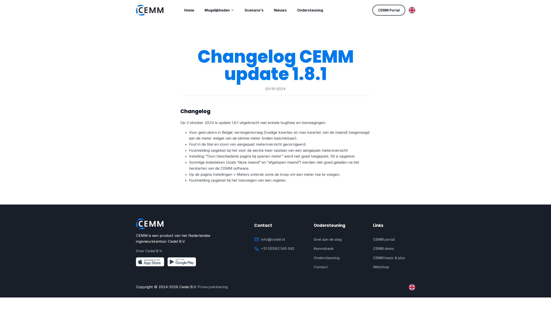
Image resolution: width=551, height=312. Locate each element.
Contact (321, 267)
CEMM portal (384, 239)
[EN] (412, 10)
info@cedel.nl (273, 239)
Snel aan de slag (328, 239)
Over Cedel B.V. (149, 251)
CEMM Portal (389, 10)
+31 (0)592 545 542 (277, 248)
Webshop (381, 267)
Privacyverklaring (213, 287)
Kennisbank (324, 248)
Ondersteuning (326, 258)
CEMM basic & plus (389, 258)
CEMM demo (383, 248)
